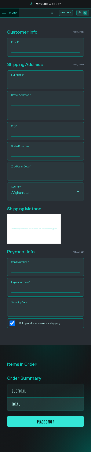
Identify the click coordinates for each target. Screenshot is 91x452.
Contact (66, 13)
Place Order (45, 421)
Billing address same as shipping (40, 323)
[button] (82, 13)
